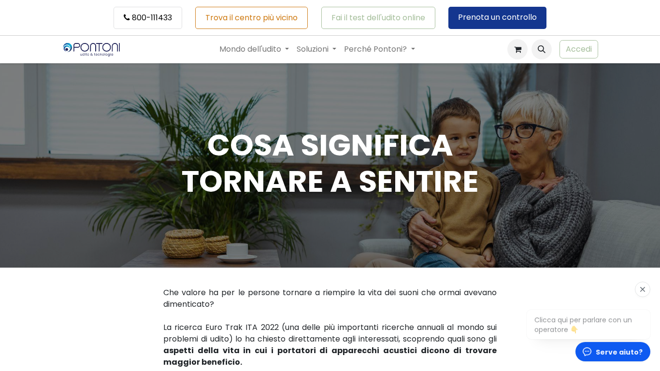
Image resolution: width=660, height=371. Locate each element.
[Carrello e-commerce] (517, 49)
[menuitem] (254, 49)
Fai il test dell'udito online (378, 17)
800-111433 (151, 17)
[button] (541, 49)
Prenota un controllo (497, 17)
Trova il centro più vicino (251, 17)
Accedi (579, 49)
